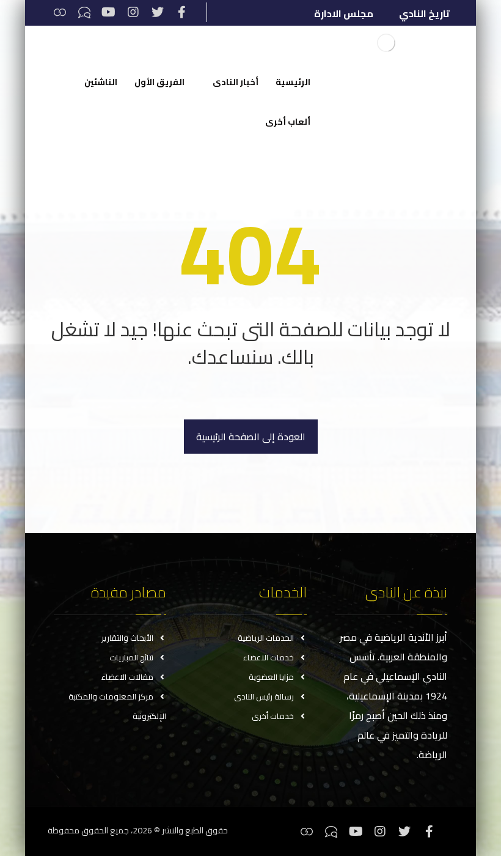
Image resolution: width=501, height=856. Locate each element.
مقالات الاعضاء (127, 677)
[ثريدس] (60, 12)
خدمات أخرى (273, 716)
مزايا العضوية (271, 677)
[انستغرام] (133, 12)
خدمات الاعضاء (268, 657)
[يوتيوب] (109, 12)
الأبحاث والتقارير (127, 637)
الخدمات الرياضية (266, 637)
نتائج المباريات (131, 657)
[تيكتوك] (84, 12)
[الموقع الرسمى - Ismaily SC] (386, 43)
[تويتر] (157, 12)
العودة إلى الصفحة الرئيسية (250, 436)
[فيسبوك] (182, 12)
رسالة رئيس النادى (264, 696)
